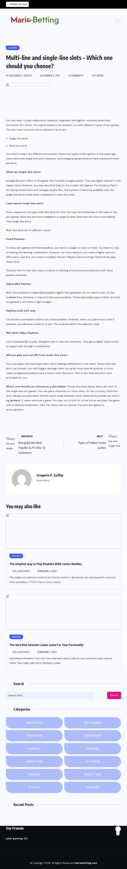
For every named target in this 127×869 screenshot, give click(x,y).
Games (34, 748)
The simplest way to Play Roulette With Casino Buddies (45, 564)
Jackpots (34, 761)
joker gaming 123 (17, 838)
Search (114, 695)
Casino (34, 735)
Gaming (92, 748)
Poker (34, 774)
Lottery (92, 761)
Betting (93, 722)
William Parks (21, 571)
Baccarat (34, 722)
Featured (92, 735)
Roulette (92, 774)
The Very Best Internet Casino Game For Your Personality (46, 645)
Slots (34, 787)
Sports (92, 787)
